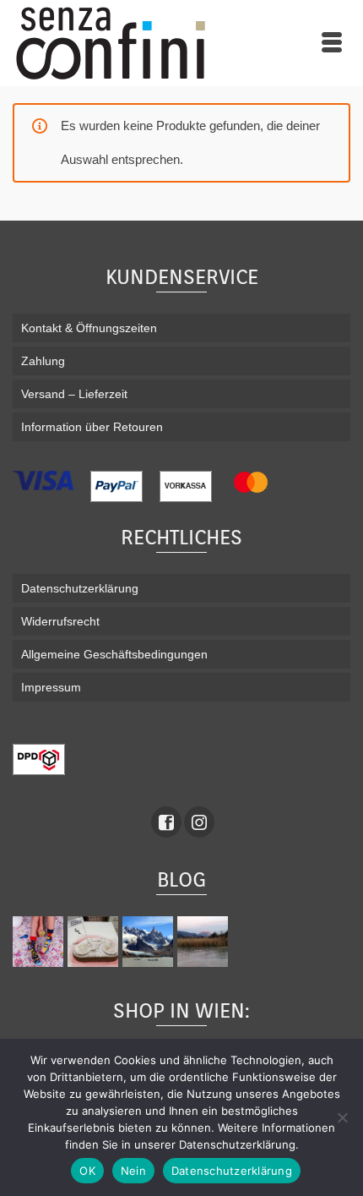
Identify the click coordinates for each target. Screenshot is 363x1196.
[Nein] (341, 1117)
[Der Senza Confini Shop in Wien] (95, 941)
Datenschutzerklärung (231, 1170)
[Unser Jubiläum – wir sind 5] (40, 941)
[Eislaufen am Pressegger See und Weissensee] (204, 941)
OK (87, 1170)
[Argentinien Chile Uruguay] (149, 941)
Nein (133, 1170)
